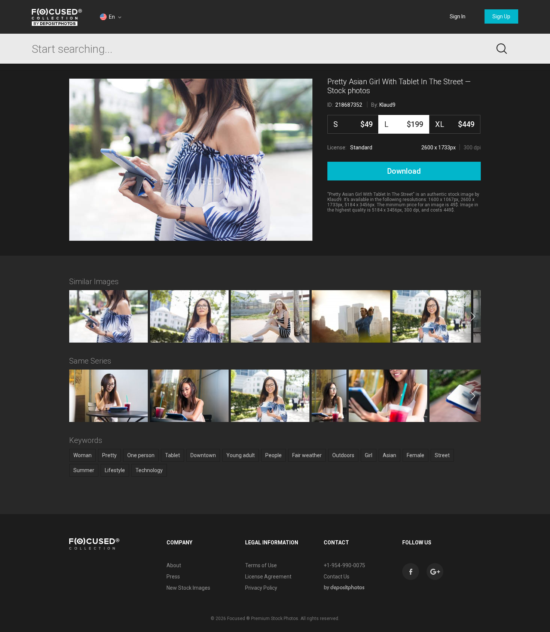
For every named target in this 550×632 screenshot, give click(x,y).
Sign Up (501, 16)
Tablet (172, 455)
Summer (83, 470)
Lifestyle (115, 470)
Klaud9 (387, 105)
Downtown (203, 455)
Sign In (457, 16)
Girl (368, 455)
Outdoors (343, 455)
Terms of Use (261, 565)
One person (141, 455)
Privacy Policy (261, 588)
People (273, 455)
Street (442, 455)
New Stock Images (188, 588)
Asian (389, 455)
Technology (149, 470)
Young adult (240, 455)
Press (173, 577)
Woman (82, 455)
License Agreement (268, 577)
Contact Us (336, 577)
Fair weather (307, 455)
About (173, 565)
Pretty (109, 455)
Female (415, 455)
